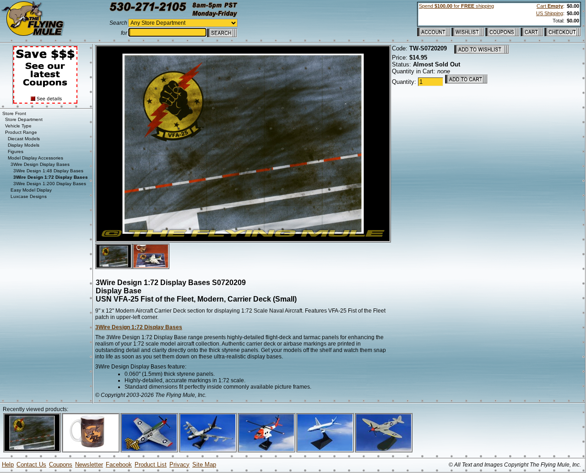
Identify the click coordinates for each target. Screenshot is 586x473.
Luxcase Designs (29, 196)
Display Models (23, 145)
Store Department (24, 119)
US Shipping (549, 13)
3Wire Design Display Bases (40, 164)
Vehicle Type (18, 125)
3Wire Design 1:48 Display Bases (48, 170)
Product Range (21, 132)
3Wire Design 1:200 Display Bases (49, 183)
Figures (15, 151)
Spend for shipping (456, 6)
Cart (550, 6)
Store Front (14, 113)
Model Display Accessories (35, 157)
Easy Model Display (31, 189)
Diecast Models (24, 138)
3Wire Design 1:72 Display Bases (138, 327)
